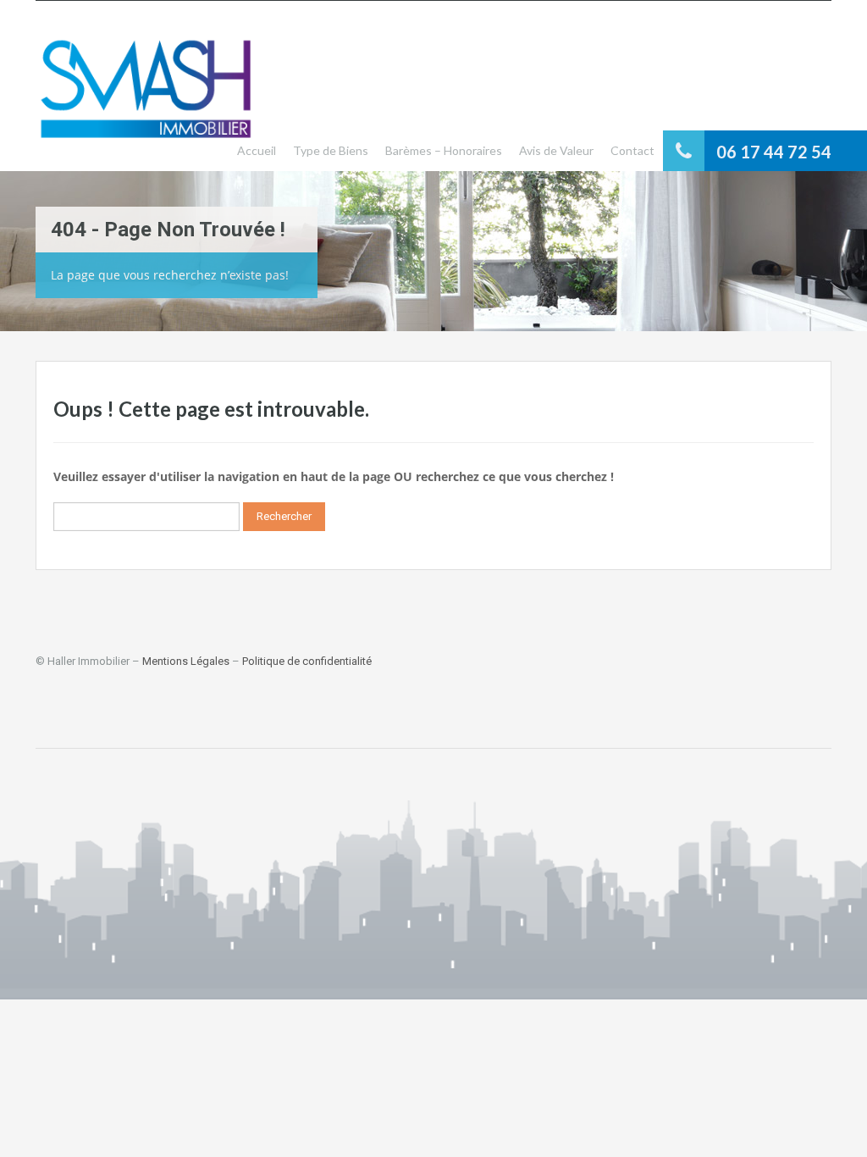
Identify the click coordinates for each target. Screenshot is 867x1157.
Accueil (256, 150)
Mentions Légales (185, 661)
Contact (632, 150)
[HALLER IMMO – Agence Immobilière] (146, 98)
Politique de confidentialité (307, 661)
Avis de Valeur (556, 150)
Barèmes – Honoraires (443, 150)
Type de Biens (330, 150)
